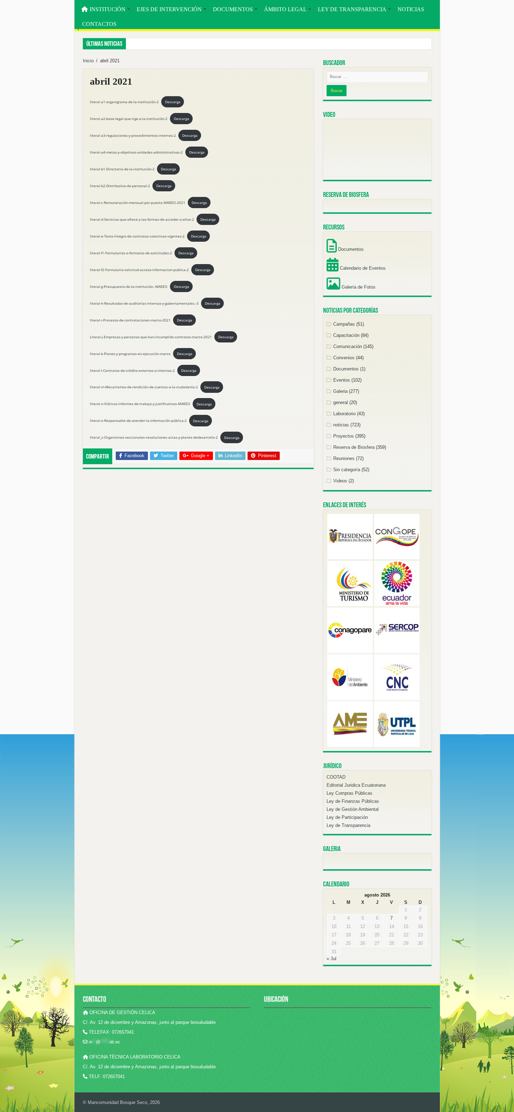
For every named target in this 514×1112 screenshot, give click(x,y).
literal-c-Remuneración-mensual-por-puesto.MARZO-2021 (137, 202)
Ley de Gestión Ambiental (353, 809)
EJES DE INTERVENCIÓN (169, 9)
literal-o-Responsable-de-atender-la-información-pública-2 (138, 420)
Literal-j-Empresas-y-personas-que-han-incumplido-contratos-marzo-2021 (151, 336)
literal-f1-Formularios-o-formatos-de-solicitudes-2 (131, 252)
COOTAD (336, 777)
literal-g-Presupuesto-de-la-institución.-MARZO (128, 286)
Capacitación (346, 335)
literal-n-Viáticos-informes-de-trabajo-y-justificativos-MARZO (140, 404)
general (340, 402)
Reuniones (344, 458)
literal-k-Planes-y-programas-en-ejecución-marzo (130, 353)
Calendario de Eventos (362, 268)
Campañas (344, 324)
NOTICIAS (411, 9)
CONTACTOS (99, 24)
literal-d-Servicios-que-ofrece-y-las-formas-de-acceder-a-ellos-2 (142, 219)
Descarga (172, 101)
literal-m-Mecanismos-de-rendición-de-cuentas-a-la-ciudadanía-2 (144, 387)
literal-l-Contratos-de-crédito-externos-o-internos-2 (132, 370)
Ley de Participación (347, 817)
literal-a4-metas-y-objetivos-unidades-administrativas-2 (136, 152)
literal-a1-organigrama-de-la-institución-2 (124, 101)
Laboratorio (344, 413)
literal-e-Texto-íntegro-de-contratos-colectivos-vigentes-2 (137, 236)
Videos (340, 480)
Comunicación (347, 346)
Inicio (88, 60)
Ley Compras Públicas (349, 793)
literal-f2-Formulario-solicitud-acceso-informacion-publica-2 (139, 269)
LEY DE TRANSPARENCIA (352, 9)
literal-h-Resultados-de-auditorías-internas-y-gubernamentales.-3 (144, 303)
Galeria (340, 391)
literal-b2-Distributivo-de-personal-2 (120, 185)
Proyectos (343, 436)
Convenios (344, 357)
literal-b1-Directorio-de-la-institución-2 (122, 169)
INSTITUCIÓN (108, 9)
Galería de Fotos (358, 287)
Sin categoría (346, 469)
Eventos (341, 380)
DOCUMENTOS (233, 9)
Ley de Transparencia (348, 825)
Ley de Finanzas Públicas (353, 801)
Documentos (350, 249)
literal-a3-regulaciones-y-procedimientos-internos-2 (133, 135)
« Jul (331, 958)
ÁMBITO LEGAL (285, 9)
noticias (341, 424)
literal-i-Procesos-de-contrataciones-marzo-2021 (130, 320)
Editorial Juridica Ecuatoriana (356, 785)
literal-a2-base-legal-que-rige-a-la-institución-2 (128, 118)
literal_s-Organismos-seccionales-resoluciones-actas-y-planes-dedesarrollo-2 (154, 437)
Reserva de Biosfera (353, 447)
